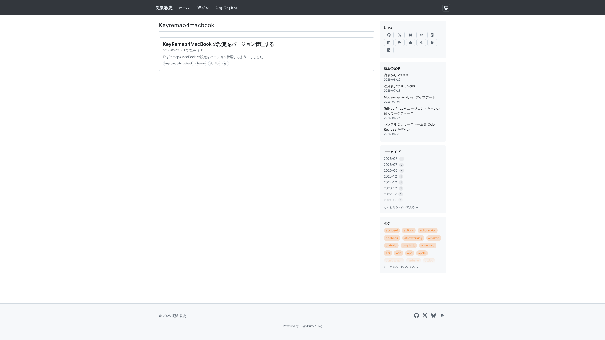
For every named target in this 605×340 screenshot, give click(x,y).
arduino (413, 260)
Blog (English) (226, 8)
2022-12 (393, 194)
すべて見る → (409, 207)
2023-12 (393, 188)
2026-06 (393, 170)
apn (398, 253)
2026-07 (393, 164)
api (388, 253)
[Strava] (421, 42)
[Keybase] (400, 42)
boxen (201, 63)
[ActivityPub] (421, 35)
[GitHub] (389, 35)
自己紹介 (202, 8)
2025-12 (393, 176)
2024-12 (393, 182)
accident (392, 230)
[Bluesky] (410, 35)
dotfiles (215, 63)
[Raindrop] (410, 42)
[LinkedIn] (389, 42)
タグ (387, 223)
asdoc (429, 260)
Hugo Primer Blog (310, 326)
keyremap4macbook (178, 63)
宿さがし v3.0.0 (396, 75)
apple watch (394, 260)
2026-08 (393, 159)
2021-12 (392, 200)
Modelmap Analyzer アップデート (409, 97)
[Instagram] (432, 35)
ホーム (184, 8)
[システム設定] (446, 8)
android (391, 245)
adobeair (392, 238)
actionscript (428, 230)
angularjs (409, 245)
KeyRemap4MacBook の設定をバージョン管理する (218, 44)
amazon (433, 238)
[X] (400, 35)
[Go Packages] (432, 42)
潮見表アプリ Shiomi (399, 86)
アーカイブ (392, 152)
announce (427, 245)
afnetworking (413, 238)
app (409, 253)
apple (422, 253)
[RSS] (389, 50)
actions (409, 230)
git (225, 63)
